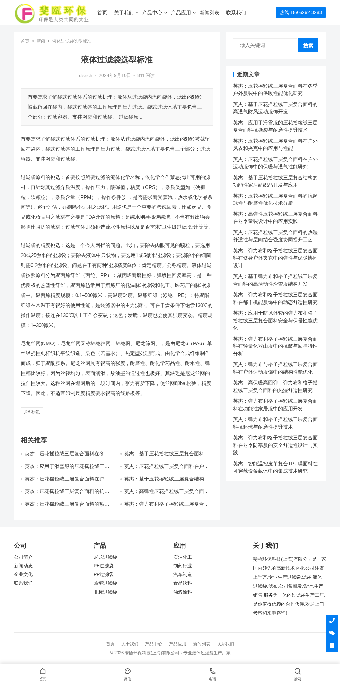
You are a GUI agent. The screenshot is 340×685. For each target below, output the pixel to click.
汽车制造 (182, 574)
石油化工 (182, 557)
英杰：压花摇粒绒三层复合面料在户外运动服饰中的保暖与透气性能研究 (67, 481)
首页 (102, 12)
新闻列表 (209, 12)
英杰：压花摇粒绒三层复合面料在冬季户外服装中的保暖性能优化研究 (67, 456)
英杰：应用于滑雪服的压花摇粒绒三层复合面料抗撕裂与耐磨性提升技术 (67, 469)
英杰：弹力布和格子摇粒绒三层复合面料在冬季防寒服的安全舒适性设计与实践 (275, 445)
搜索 (308, 45)
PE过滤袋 (104, 565)
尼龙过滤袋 (105, 557)
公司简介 (23, 557)
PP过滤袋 (104, 574)
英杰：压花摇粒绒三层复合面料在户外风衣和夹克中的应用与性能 (166, 469)
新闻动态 (23, 565)
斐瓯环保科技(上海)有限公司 (152, 652)
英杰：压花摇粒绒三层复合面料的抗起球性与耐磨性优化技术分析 (67, 494)
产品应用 (181, 12)
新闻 (41, 41)
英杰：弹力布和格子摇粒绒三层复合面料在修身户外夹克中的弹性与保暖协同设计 (275, 258)
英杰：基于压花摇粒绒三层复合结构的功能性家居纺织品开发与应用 (166, 481)
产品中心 (152, 12)
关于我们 (124, 12)
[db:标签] (32, 411)
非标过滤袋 (105, 592)
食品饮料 (182, 583)
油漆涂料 (182, 592)
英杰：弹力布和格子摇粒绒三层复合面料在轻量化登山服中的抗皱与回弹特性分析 (275, 346)
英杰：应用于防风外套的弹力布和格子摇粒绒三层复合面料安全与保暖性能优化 (275, 320)
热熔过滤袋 (105, 583)
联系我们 (236, 12)
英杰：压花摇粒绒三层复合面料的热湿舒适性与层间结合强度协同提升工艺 (67, 507)
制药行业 (182, 565)
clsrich (85, 75)
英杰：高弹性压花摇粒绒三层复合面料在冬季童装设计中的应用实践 (166, 494)
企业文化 (23, 574)
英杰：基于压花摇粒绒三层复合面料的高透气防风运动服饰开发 (166, 456)
